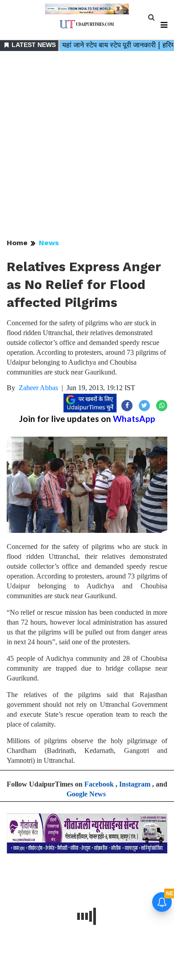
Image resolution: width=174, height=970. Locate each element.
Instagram (134, 784)
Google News (86, 794)
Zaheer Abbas (38, 387)
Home (17, 242)
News (49, 242)
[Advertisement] (87, 145)
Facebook (99, 784)
